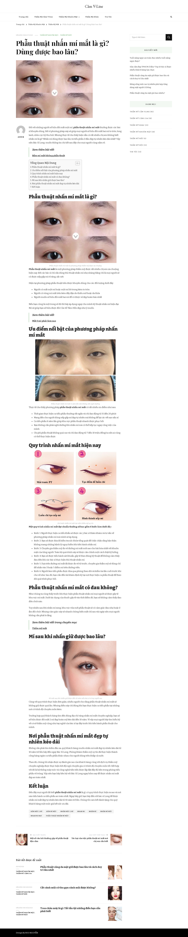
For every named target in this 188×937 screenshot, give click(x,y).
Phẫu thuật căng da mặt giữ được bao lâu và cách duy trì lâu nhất (149, 77)
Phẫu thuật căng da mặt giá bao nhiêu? (147, 93)
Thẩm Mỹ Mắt (66, 35)
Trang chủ (23, 17)
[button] (76, 163)
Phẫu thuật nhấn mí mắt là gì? (46, 167)
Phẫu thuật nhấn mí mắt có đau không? (51, 177)
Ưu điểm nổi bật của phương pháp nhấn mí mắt (54, 170)
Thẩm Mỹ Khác (92, 17)
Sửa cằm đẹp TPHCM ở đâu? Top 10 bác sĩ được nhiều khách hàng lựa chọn (150, 68)
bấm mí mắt (51, 811)
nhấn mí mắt (106, 811)
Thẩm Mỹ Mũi (21, 894)
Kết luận (36, 187)
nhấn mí (92, 811)
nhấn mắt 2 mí (66, 811)
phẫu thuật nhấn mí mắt (57, 816)
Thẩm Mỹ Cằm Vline (43, 17)
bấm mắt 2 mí (36, 811)
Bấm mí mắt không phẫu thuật (48, 155)
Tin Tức (108, 17)
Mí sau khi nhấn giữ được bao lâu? (48, 180)
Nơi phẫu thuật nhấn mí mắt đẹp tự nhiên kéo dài (55, 183)
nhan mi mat (36, 816)
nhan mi (81, 811)
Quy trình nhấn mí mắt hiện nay (47, 173)
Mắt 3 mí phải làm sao (44, 321)
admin (21, 137)
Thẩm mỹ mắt (39, 628)
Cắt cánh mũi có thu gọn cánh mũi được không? (68, 887)
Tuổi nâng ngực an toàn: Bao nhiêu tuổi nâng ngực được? (150, 59)
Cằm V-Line (94, 6)
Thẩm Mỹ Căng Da (24, 873)
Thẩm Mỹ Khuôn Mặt (68, 17)
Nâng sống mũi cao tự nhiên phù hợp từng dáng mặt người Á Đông (149, 85)
